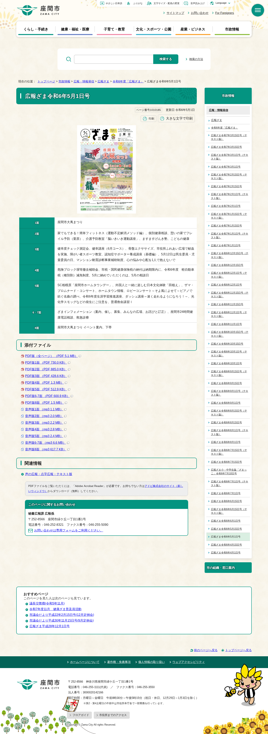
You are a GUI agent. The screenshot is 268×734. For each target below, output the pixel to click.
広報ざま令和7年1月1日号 (226, 245)
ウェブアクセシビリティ (188, 662)
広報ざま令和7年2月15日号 (226, 186)
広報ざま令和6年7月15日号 (226, 461)
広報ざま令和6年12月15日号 (227, 265)
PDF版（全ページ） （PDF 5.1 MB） (51, 356)
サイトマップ (175, 13)
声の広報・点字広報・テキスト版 (48, 474)
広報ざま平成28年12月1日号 (49, 626)
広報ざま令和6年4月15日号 (226, 544)
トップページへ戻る (238, 650)
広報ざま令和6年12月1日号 (226, 284)
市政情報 (232, 29)
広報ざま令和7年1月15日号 (226, 225)
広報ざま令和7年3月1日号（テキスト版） (229, 156)
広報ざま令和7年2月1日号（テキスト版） (229, 196)
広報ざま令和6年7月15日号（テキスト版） (229, 452)
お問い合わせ (200, 13)
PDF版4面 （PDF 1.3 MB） (44, 382)
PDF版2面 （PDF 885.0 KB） (46, 369)
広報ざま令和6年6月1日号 (226, 520)
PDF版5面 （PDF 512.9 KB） (46, 389)
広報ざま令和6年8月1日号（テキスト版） (229, 432)
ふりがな (138, 3)
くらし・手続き (36, 29)
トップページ (46, 81)
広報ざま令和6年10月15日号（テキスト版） (229, 333)
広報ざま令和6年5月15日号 (226, 528)
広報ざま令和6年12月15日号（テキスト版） (229, 255)
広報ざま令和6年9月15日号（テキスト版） (229, 373)
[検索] (258, 10)
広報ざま (103, 81)
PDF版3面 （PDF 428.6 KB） (46, 376)
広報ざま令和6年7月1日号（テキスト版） (229, 483)
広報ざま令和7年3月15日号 (226, 146)
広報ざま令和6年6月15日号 (226, 501)
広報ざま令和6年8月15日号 (226, 422)
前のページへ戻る (206, 650)
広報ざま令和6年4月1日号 (226, 552)
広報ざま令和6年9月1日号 (226, 402)
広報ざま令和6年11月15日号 (227, 304)
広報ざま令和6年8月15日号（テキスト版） (229, 412)
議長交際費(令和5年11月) (47, 603)
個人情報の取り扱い (151, 662)
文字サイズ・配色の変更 (167, 3)
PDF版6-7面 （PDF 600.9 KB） (47, 396)
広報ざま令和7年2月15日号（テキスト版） (229, 176)
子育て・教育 (114, 29)
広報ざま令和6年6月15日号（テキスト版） (229, 511)
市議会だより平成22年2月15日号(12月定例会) (61, 614)
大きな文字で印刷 (179, 118)
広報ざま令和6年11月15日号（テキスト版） (229, 294)
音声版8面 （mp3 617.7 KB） (45, 449)
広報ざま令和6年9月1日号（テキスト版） (229, 393)
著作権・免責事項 (119, 662)
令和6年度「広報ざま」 (128, 81)
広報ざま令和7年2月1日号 (226, 205)
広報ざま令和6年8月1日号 (226, 442)
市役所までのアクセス (113, 715)
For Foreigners (224, 13)
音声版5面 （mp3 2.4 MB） (44, 436)
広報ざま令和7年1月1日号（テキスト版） (229, 235)
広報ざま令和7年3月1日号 (226, 166)
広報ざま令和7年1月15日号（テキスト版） (229, 216)
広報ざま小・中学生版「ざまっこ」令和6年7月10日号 (229, 471)
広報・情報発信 (84, 81)
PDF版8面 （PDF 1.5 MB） (44, 402)
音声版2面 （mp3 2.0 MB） (44, 416)
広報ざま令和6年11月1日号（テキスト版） (229, 314)
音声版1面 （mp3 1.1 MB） (44, 409)
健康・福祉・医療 (75, 29)
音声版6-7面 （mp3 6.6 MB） (45, 442)
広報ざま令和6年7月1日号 (226, 493)
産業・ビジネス (192, 29)
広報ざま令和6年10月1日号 (226, 363)
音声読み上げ (198, 3)
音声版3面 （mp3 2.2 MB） (44, 422)
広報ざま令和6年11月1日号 (226, 324)
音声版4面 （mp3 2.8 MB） (44, 429)
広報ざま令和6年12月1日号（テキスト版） (229, 274)
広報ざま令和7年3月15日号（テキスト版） (229, 137)
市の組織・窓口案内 (221, 567)
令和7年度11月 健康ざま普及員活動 (55, 609)
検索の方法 (196, 59)
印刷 (151, 118)
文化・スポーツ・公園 (153, 29)
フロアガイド (81, 715)
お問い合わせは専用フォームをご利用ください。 (68, 530)
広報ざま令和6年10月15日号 (227, 343)
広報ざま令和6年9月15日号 (226, 383)
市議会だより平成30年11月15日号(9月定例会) (61, 620)
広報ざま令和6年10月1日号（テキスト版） (229, 353)
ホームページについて (84, 662)
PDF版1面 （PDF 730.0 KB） (46, 362)
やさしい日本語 (114, 3)
